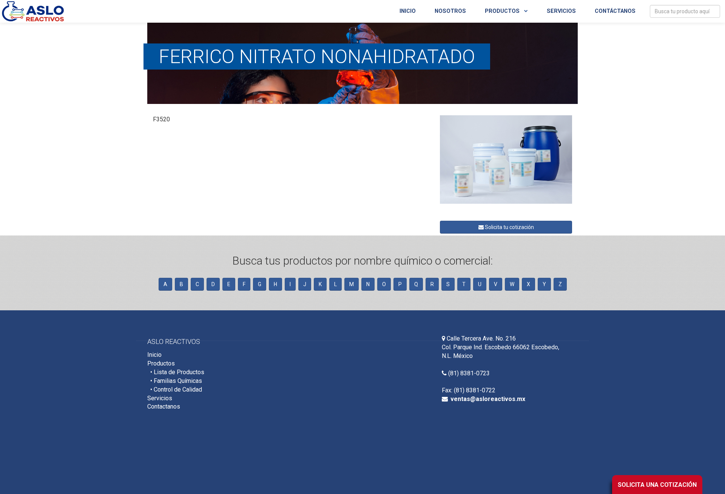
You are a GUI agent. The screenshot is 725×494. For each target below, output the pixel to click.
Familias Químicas (178, 380)
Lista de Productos (179, 372)
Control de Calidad (178, 389)
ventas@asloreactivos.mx (487, 399)
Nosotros (450, 11)
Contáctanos (615, 11)
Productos (161, 363)
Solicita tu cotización (509, 227)
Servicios (561, 11)
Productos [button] (503, 11)
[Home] (33, 9)
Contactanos (163, 406)
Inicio (408, 11)
